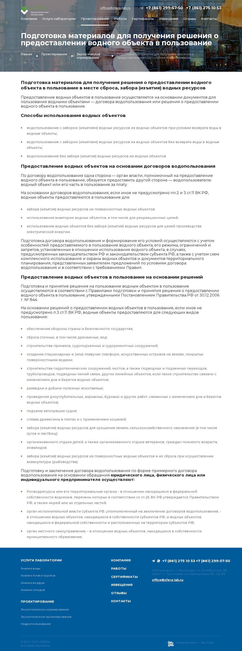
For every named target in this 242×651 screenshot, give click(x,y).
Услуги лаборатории (59, 19)
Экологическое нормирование (88, 56)
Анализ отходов (33, 590)
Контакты (209, 19)
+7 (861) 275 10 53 (203, 8)
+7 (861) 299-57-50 (164, 8)
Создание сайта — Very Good (194, 642)
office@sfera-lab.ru (115, 8)
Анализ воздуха (32, 582)
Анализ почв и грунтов (38, 575)
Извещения (168, 19)
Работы (120, 19)
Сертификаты (143, 19)
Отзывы (189, 19)
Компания (29, 19)
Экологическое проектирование (46, 616)
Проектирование (95, 19)
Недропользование (36, 624)
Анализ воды (30, 568)
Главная (26, 54)
